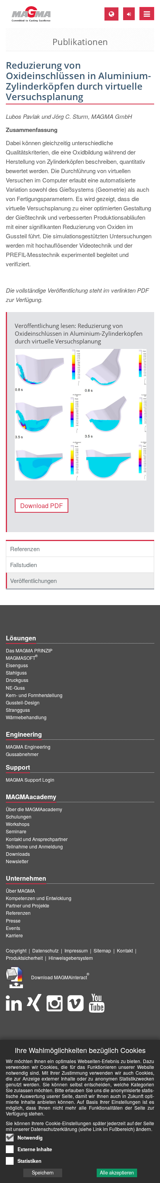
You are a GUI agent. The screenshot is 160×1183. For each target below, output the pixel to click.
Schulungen (18, 816)
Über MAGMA (20, 890)
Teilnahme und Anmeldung (34, 846)
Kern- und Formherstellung (34, 695)
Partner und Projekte (27, 905)
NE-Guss (15, 687)
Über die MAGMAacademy (34, 809)
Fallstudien (23, 564)
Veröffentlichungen (33, 580)
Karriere (14, 935)
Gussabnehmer (22, 754)
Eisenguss (17, 665)
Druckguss (17, 679)
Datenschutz (45, 950)
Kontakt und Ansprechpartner (37, 839)
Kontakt (125, 950)
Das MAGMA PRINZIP (29, 650)
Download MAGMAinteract (60, 977)
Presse (13, 920)
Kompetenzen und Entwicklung (38, 898)
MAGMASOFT (22, 657)
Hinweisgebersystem (71, 957)
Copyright (16, 950)
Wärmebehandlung (26, 717)
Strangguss (18, 709)
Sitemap (102, 950)
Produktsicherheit (24, 957)
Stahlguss (16, 672)
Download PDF (41, 505)
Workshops (18, 823)
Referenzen (25, 549)
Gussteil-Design (23, 702)
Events (13, 928)
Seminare (16, 831)
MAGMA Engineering (28, 746)
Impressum (76, 950)
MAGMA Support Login (30, 779)
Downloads (18, 853)
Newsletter (17, 861)
